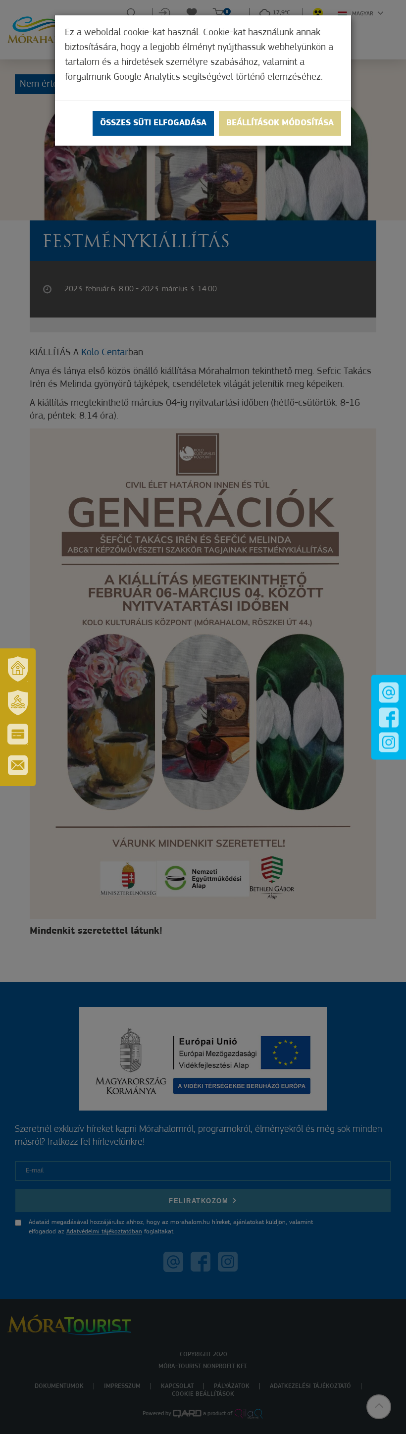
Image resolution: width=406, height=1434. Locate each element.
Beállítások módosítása (280, 123)
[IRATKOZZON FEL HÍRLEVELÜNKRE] (17, 765)
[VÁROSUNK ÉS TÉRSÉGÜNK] (17, 669)
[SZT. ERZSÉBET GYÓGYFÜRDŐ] (17, 703)
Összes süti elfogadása (153, 123)
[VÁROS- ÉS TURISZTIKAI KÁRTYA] (17, 734)
